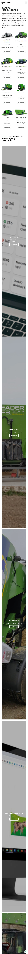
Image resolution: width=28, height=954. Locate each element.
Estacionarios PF (21, 117)
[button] (26, 3)
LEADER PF (7, 41)
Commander (21, 93)
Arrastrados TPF (7, 93)
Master (7, 117)
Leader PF (21, 41)
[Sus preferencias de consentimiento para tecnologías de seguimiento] (25, 951)
